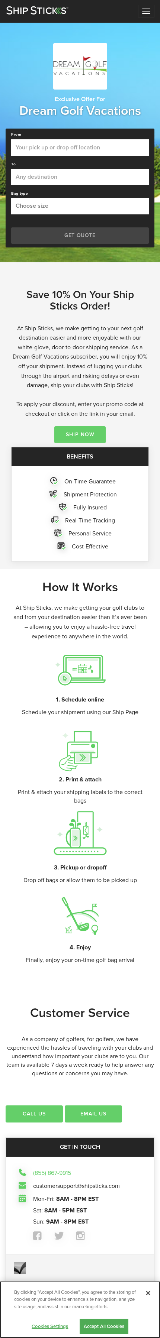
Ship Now (80, 434)
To (13, 164)
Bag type (19, 193)
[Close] (148, 1293)
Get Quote (79, 235)
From (16, 134)
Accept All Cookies (104, 1326)
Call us (34, 1114)
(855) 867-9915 (52, 1173)
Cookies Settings (50, 1326)
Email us (93, 1114)
